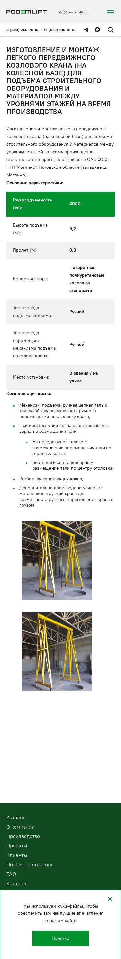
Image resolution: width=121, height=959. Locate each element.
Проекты (16, 846)
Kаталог (15, 817)
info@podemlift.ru (73, 12)
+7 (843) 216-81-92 (59, 30)
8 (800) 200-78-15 (22, 30)
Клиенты (16, 855)
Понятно (60, 938)
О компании (20, 827)
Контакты (17, 883)
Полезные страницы (30, 864)
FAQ (11, 874)
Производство (23, 836)
